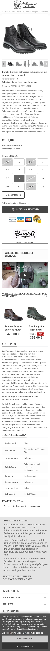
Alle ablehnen (25, 646)
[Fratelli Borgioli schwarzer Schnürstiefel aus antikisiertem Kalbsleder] (25, 36)
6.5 (7, 170)
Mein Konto (11, 611)
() (17, 79)
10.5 (7, 186)
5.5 (30, 162)
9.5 (30, 178)
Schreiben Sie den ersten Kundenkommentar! (22, 506)
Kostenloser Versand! (12, 145)
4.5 (7, 162)
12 (42, 186)
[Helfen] (25, 604)
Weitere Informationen (13, 632)
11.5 (31, 186)
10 (42, 178)
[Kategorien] (25, 591)
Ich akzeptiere (25, 638)
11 (19, 186)
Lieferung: (7, 149)
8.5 (7, 178)
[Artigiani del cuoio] (25, 5)
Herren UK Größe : (11, 156)
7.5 (30, 170)
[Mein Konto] (25, 611)
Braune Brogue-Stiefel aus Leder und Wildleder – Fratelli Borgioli (13, 328)
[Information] (25, 597)
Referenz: (6, 86)
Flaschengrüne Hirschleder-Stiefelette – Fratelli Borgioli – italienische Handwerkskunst (36, 328)
